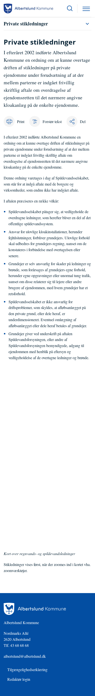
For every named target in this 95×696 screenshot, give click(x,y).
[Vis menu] (86, 8)
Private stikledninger (26, 23)
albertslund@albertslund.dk (25, 656)
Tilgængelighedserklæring (27, 669)
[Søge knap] (70, 8)
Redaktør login (18, 679)
